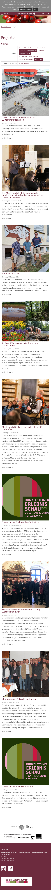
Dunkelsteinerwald (6, 27)
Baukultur (43, 48)
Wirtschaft (38, 59)
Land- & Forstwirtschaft (28, 50)
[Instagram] (3, 869)
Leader (26, 63)
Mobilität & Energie (25, 59)
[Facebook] (10, 869)
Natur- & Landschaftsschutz (28, 48)
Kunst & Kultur (25, 53)
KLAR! (21, 63)
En (43, 13)
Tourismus (42, 50)
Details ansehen (25, 9)
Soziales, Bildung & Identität (28, 56)
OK (35, 9)
